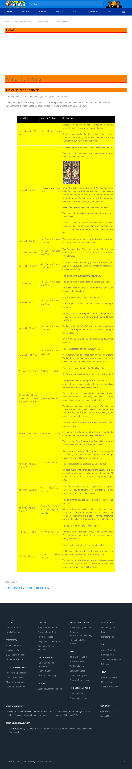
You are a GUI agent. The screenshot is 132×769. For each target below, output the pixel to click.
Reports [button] (25, 11)
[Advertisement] (66, 52)
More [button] (110, 11)
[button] (124, 12)
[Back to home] (15, 4)
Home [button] (9, 11)
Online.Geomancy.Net (19, 729)
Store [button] (75, 11)
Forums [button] (42, 11)
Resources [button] (93, 11)
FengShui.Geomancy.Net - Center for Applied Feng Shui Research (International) (45, 711)
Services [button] (59, 11)
